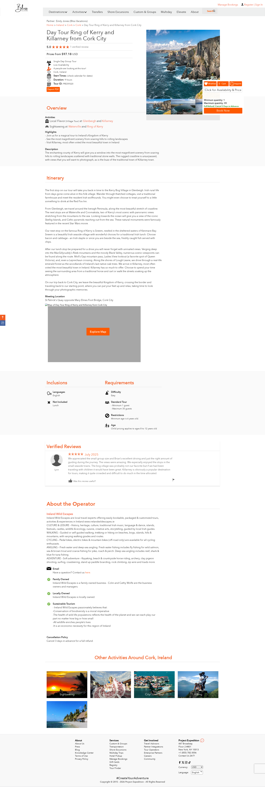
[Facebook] (180, 762)
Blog (77, 749)
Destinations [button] (57, 12)
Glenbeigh (89, 121)
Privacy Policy (81, 759)
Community (149, 759)
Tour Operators (151, 749)
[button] (2, 317)
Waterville (74, 127)
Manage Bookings (118, 759)
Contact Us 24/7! (187, 755)
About (195, 12)
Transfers (97, 12)
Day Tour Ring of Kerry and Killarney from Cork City (112, 25)
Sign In (259, 4)
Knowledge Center (84, 752)
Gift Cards (114, 762)
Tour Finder (115, 768)
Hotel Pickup (115, 755)
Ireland (61, 25)
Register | (249, 4)
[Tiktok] (189, 762)
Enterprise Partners (153, 752)
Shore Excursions (118, 12)
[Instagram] (186, 762)
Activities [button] (78, 12)
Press (77, 746)
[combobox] (197, 772)
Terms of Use (81, 755)
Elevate (181, 12)
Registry (113, 765)
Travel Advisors (151, 743)
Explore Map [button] (98, 332)
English (195, 772)
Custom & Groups (145, 12)
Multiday (166, 12)
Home (51, 25)
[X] (183, 762)
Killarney (107, 121)
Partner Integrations (153, 746)
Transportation (116, 746)
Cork (71, 25)
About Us (79, 743)
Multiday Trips (116, 752)
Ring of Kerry (95, 127)
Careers (148, 755)
